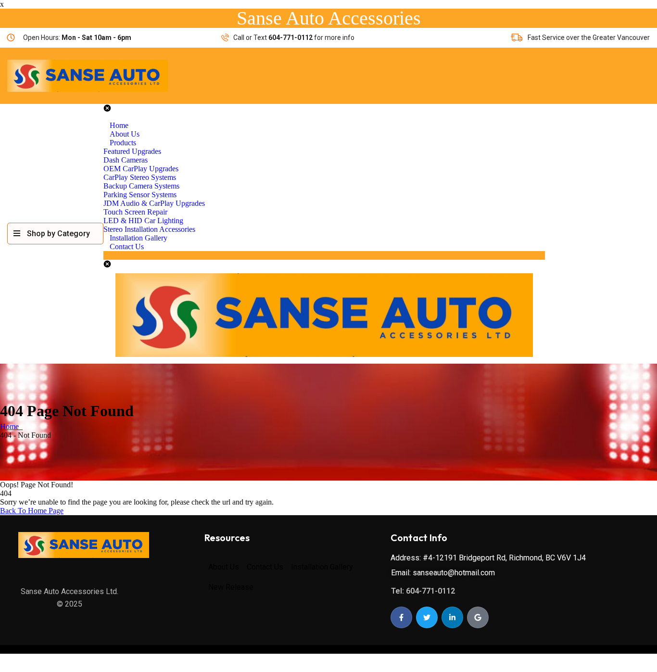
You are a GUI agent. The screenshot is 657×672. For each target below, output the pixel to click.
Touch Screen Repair (135, 212)
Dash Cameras (125, 160)
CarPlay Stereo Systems (139, 177)
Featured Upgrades (132, 151)
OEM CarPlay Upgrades (140, 169)
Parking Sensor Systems (140, 194)
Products (123, 143)
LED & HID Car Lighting (143, 220)
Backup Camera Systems (141, 186)
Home (11, 426)
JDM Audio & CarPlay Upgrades (154, 203)
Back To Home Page (31, 511)
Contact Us (127, 246)
